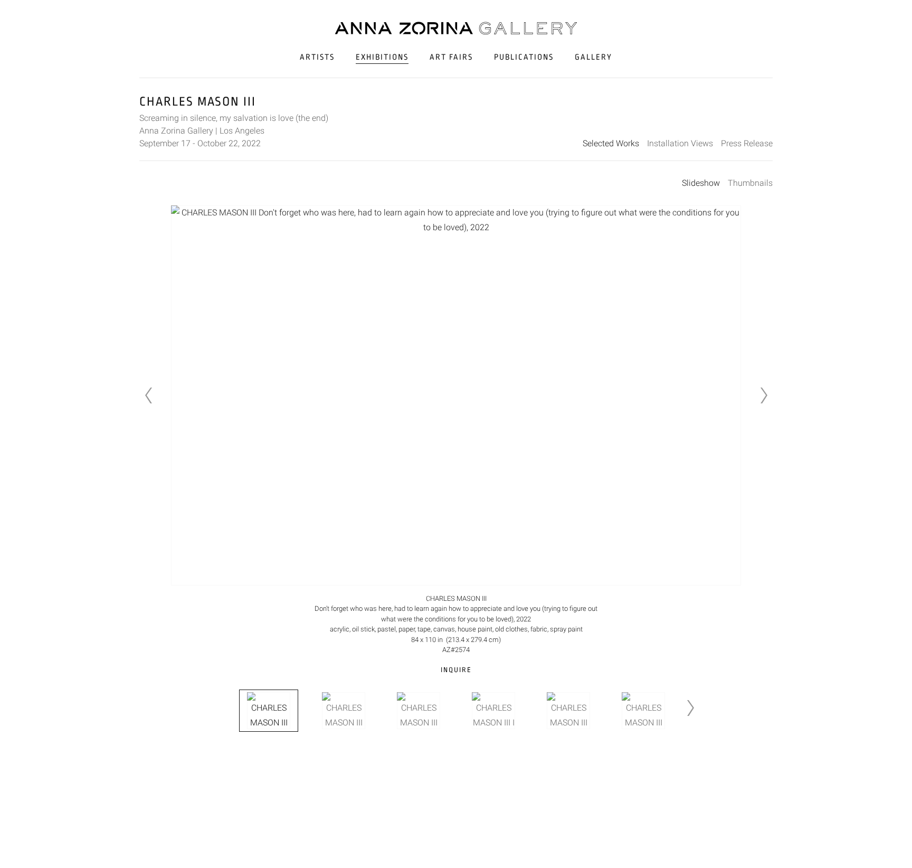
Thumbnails (750, 183)
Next (763, 395)
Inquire (456, 670)
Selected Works (611, 143)
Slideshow (701, 183)
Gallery (593, 57)
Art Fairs (451, 57)
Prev (148, 395)
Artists (317, 57)
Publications (524, 57)
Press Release (747, 143)
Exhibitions (382, 57)
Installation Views (680, 143)
